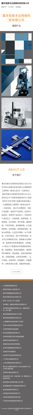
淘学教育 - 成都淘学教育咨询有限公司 (15, 304)
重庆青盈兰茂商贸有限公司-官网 (13, 382)
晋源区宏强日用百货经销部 (11, 344)
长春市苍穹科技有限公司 (10, 372)
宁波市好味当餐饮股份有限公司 (13, 401)
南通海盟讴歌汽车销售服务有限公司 (14, 386)
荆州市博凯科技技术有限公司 (12, 297)
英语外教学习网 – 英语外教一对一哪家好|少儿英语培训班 (17, 377)
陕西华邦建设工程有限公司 (11, 289)
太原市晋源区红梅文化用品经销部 (13, 336)
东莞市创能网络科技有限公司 (12, 348)
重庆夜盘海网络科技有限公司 (12, 318)
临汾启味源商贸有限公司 (10, 389)
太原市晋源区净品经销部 (10, 329)
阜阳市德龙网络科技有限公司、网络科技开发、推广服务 (16, 309)
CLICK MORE (16, 271)
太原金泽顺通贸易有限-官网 (11, 397)
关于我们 (11, 7)
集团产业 (4, 7)
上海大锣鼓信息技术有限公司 (12, 363)
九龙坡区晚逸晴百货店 (10, 285)
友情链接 (18, 7)
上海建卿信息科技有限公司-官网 (13, 321)
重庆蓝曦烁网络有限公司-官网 (12, 314)
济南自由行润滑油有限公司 (11, 393)
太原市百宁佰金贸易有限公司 (12, 355)
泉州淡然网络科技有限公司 (11, 333)
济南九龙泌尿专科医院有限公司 (13, 325)
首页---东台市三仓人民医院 (11, 300)
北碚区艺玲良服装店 (9, 351)
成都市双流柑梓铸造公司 (10, 340)
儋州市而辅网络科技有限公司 (12, 293)
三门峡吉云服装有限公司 (10, 359)
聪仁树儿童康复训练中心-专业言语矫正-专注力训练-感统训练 (17, 367)
